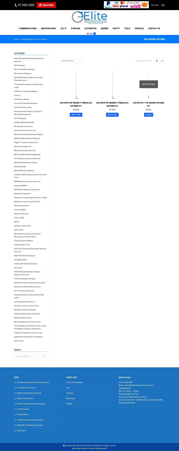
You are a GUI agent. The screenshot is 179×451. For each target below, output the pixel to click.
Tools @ (17, 95)
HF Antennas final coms (23, 126)
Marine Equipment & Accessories (27, 322)
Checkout (70, 393)
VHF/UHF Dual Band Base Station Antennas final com (27, 273)
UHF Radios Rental (21, 99)
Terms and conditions (74, 382)
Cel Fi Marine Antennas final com (27, 159)
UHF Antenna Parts (21, 206)
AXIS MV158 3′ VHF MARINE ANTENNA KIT (148, 104)
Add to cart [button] (76, 115)
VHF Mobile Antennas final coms (27, 190)
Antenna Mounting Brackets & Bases (28, 134)
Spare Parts (19, 341)
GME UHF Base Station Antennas (27, 138)
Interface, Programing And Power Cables (30, 198)
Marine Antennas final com (24, 150)
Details (149, 115)
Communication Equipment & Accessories (33, 382)
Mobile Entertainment (22, 318)
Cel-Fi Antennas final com (24, 291)
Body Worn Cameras (22, 194)
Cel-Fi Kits (18, 268)
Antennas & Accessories (26, 388)
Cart (68, 388)
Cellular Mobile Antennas (24, 122)
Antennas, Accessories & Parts (26, 306)
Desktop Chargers (21, 214)
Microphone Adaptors (23, 73)
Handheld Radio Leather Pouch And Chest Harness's (28, 78)
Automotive (18, 230)
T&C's (163, 5)
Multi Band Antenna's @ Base (25, 163)
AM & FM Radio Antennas (24, 171)
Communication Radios (23, 241)
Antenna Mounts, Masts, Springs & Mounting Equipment (28, 112)
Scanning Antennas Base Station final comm (29, 296)
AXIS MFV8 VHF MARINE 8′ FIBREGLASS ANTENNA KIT (112, 104)
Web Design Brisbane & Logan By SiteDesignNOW (89, 448)
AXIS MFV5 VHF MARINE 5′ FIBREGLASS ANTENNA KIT (76, 104)
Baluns (16, 222)
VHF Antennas (19, 65)
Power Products (23, 409)
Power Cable (19, 218)
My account (70, 398)
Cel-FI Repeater (20, 118)
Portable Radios (20, 260)
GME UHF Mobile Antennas (24, 256)
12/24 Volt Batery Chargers (25, 279)
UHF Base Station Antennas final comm (29, 283)
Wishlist (69, 404)
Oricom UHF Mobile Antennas (26, 103)
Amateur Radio (20, 167)
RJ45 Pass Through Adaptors (26, 91)
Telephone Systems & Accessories (28, 333)
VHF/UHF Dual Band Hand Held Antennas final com (30, 250)
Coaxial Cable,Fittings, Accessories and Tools (30, 176)
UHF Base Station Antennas (25, 310)
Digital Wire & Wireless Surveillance (28, 337)
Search (45, 356)
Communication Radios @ (24, 302)
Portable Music (22, 414)
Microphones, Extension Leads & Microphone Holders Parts (27, 235)
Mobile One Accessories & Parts (27, 202)
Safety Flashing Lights (23, 107)
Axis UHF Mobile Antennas (24, 69)
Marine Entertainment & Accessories (31, 404)
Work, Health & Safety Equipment (27, 154)
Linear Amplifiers (21, 186)
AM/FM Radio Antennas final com (27, 182)
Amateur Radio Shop (22, 226)
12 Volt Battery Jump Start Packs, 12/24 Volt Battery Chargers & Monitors (30, 327)
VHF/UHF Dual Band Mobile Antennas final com (29, 59)
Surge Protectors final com (25, 130)
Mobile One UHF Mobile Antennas (27, 287)
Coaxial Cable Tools (22, 245)
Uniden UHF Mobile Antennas (25, 264)
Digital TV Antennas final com (26, 142)
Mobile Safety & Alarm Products (27, 314)
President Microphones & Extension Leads (28, 85)
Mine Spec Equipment (22, 146)
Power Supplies (20, 210)
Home (16, 39)
